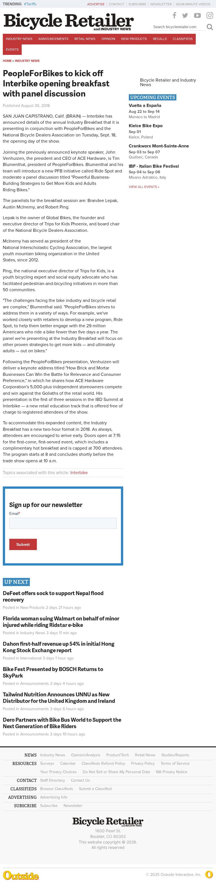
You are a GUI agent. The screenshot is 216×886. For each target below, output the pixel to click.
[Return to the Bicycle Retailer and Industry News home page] (69, 29)
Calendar (68, 763)
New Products (134, 39)
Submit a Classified (95, 788)
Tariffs (31, 4)
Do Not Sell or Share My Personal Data (116, 772)
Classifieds (183, 39)
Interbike (79, 472)
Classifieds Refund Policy (103, 763)
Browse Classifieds (56, 788)
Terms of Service (175, 763)
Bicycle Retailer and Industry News (168, 82)
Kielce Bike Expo (146, 126)
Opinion (108, 39)
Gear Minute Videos (193, 4)
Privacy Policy (143, 763)
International (31, 658)
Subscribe (137, 4)
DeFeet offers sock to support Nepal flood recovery (53, 596)
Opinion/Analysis (85, 755)
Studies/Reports (175, 755)
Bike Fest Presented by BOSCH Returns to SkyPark (53, 672)
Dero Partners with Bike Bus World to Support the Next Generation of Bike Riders (62, 723)
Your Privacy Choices (58, 772)
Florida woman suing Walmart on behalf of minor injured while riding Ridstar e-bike (61, 621)
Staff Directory (52, 780)
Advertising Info (54, 797)
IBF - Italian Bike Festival (154, 166)
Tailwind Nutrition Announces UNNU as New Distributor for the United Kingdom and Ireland (59, 697)
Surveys (47, 763)
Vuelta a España (145, 105)
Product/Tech (117, 755)
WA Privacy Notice (171, 772)
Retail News (85, 39)
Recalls (160, 39)
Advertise (96, 4)
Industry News (19, 39)
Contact (116, 4)
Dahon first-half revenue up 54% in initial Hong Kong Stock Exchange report (58, 647)
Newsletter (161, 4)
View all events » (144, 187)
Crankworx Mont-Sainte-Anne (159, 146)
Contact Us (80, 780)
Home (7, 61)
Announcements (53, 39)
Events (12, 49)
